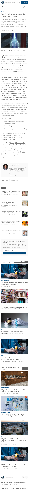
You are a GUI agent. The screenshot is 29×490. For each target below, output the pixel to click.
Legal (2, 436)
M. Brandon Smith (8, 30)
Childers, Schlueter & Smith (17, 143)
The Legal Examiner (9, 488)
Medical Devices (15, 180)
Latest (3, 188)
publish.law (23, 488)
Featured (9, 188)
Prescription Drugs (6, 280)
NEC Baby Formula (5, 412)
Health (3, 11)
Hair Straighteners (6, 305)
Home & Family (5, 387)
